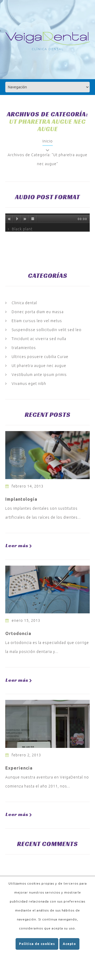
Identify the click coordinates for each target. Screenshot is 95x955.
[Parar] (33, 219)
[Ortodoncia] (47, 590)
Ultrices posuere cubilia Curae (40, 357)
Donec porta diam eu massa (38, 312)
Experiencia (18, 768)
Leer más (17, 545)
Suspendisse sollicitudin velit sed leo (47, 330)
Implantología (21, 499)
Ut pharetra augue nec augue (39, 366)
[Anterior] (9, 219)
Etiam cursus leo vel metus (37, 321)
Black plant (22, 229)
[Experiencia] (47, 724)
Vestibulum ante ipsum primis (39, 375)
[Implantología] (47, 455)
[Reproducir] (17, 219)
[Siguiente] (25, 219)
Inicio (47, 141)
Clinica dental (24, 303)
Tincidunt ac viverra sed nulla (39, 339)
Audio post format (47, 197)
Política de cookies (37, 944)
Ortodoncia (18, 633)
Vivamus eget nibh (29, 383)
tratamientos (24, 348)
